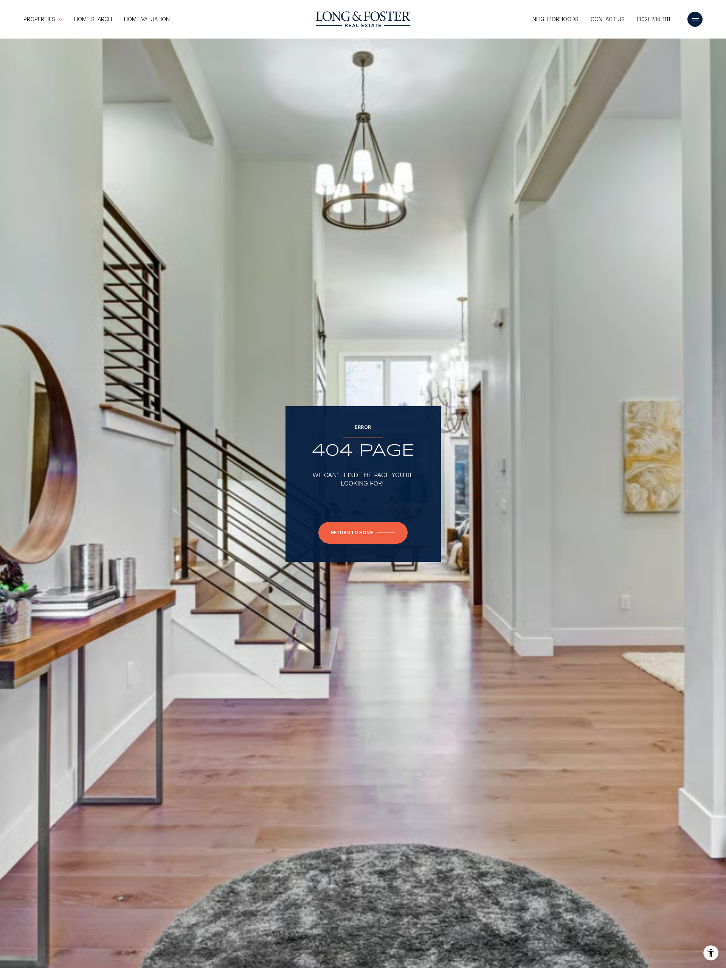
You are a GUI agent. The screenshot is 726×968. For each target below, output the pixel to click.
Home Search (93, 19)
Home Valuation (147, 19)
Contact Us (608, 19)
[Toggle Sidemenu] (695, 19)
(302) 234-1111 (653, 19)
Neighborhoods (555, 19)
